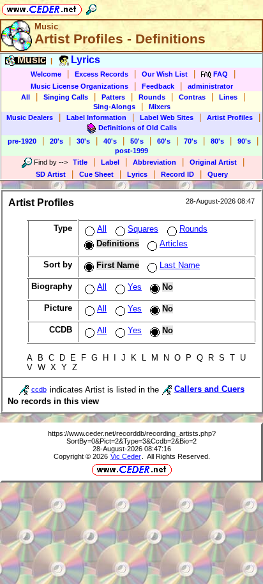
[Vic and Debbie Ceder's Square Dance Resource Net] (42, 7)
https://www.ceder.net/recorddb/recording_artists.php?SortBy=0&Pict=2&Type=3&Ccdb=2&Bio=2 (132, 437)
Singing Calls (65, 97)
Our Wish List (165, 74)
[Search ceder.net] (91, 7)
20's (56, 141)
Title (80, 162)
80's (217, 141)
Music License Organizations (79, 86)
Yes (135, 287)
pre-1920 (22, 141)
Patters (113, 97)
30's (83, 141)
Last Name (180, 265)
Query (217, 174)
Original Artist (213, 162)
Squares (143, 229)
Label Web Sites (166, 117)
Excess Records (101, 74)
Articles (174, 243)
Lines (228, 97)
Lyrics (137, 174)
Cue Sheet (96, 174)
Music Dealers (29, 117)
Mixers (159, 106)
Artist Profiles (230, 117)
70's (190, 141)
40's (110, 141)
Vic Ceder (125, 456)
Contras (192, 97)
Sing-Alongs (114, 106)
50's (137, 141)
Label (110, 162)
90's (244, 141)
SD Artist (51, 174)
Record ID (177, 174)
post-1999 (131, 150)
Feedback (158, 86)
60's (163, 141)
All (25, 97)
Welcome (46, 74)
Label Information (96, 117)
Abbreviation (154, 162)
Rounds (152, 97)
